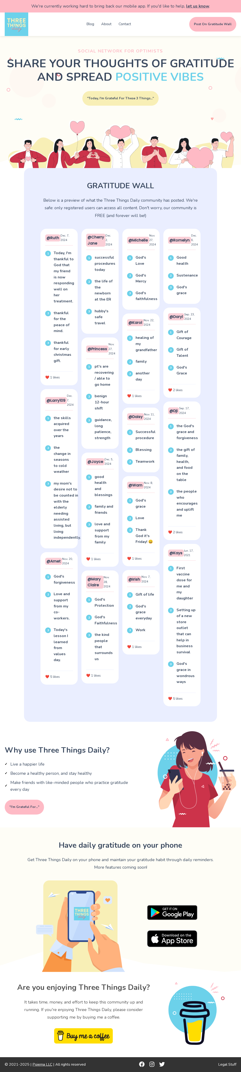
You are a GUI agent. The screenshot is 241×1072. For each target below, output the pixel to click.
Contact (125, 24)
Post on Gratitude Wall (213, 24)
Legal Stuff (227, 1064)
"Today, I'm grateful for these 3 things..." (120, 98)
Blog (90, 24)
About (106, 24)
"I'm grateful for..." (24, 807)
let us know (197, 6)
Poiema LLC (42, 1064)
